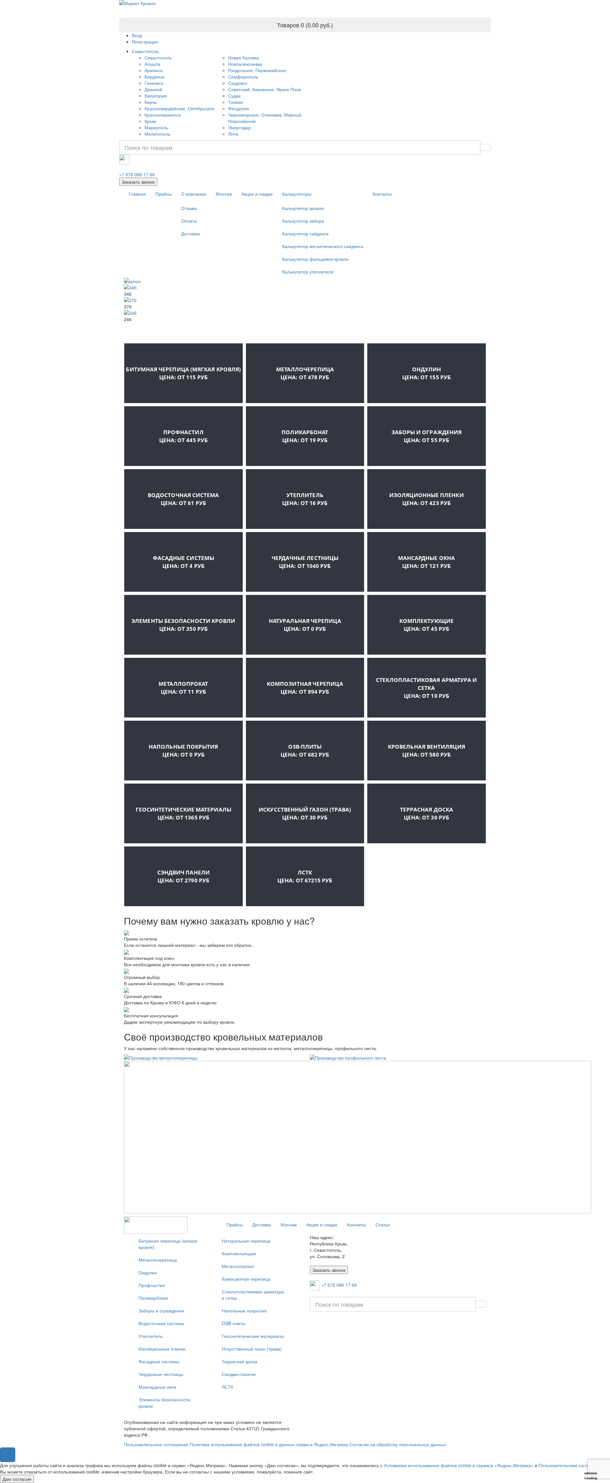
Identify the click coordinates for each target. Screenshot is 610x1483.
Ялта (233, 134)
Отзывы (189, 208)
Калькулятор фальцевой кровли (315, 259)
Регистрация (145, 41)
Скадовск (237, 83)
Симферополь (243, 76)
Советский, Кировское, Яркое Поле (264, 89)
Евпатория (156, 95)
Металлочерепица (305, 373)
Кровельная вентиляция (426, 750)
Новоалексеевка (245, 64)
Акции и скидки (257, 194)
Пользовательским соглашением (573, 1465)
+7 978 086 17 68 (137, 174)
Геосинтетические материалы (183, 813)
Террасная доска (426, 813)
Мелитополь (157, 134)
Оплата (189, 221)
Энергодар (239, 127)
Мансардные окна (426, 562)
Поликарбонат (304, 436)
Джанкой (153, 89)
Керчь (151, 102)
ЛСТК (304, 876)
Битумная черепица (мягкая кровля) (183, 373)
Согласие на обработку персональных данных (397, 1444)
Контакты (382, 194)
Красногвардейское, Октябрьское (179, 108)
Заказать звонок (138, 182)
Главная (137, 194)
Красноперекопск (163, 114)
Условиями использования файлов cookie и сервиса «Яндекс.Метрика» (458, 1465)
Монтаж (224, 194)
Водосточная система (183, 499)
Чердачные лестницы (305, 562)
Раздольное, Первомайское (257, 70)
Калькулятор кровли (303, 208)
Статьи (383, 1224)
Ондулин (426, 373)
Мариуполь (156, 127)
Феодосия (238, 108)
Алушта (152, 64)
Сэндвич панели (183, 876)
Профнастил (183, 436)
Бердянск (154, 76)
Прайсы (163, 194)
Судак (234, 95)
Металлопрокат (183, 687)
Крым (150, 121)
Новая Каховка (243, 57)
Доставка (190, 233)
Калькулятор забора (303, 221)
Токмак (235, 102)
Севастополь (145, 51)
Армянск (153, 70)
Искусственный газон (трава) (305, 813)
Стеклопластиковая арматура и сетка (426, 687)
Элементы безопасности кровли (183, 624)
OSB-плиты (305, 750)
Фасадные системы (183, 562)
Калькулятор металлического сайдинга (322, 246)
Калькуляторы (296, 194)
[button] (7, 1454)
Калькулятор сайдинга (305, 233)
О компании (193, 194)
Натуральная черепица (305, 624)
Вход (137, 35)
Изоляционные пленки (426, 499)
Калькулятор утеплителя (307, 271)
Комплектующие (426, 624)
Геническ (154, 83)
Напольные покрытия (183, 750)
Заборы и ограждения (426, 436)
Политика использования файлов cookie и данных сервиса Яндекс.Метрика (269, 1444)
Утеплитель (305, 499)
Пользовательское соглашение (156, 1444)
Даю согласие (17, 1479)
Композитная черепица (305, 687)
